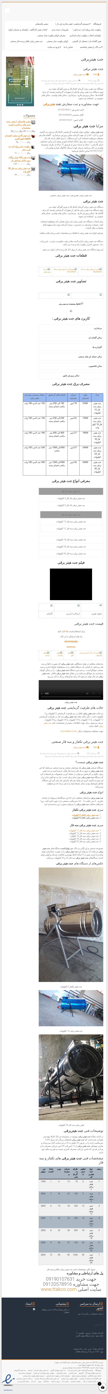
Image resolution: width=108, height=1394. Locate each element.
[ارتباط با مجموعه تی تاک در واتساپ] (57, 655)
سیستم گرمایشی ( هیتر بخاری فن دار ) (80, 1370)
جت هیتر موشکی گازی (58, 1370)
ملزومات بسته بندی (60, 29)
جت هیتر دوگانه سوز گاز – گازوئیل (89, 1373)
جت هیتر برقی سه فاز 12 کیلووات (84, 830)
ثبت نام (33, 1381)
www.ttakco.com (69, 731)
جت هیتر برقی (93, 68)
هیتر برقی (54, 81)
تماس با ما (68, 47)
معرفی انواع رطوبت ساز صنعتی (51, 35)
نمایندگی (46, 1381)
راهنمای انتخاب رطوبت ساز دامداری (85, 35)
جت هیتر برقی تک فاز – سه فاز (38, 1370)
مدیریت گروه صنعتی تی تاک (92, 1381)
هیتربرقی (48, 83)
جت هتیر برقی (73, 81)
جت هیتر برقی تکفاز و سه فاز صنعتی (26, 41)
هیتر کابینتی (72, 1373)
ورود (39, 1381)
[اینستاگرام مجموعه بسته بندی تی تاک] (44, 655)
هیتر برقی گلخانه (70, 83)
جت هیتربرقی (62, 81)
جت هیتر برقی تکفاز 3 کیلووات (85, 815)
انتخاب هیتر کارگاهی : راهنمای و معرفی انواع (28, 29)
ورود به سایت (55, 1381)
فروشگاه (97, 24)
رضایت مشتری (76, 1381)
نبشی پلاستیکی (41, 24)
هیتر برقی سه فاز (83, 83)
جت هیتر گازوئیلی (20, 1370)
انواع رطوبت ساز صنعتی (57, 41)
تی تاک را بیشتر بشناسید (24, 1379)
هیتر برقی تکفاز (95, 83)
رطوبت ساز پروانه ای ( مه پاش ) (87, 29)
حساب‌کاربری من (23, 1381)
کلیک (63, 631)
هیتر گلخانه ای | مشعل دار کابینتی (86, 41)
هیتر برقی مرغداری (58, 83)
